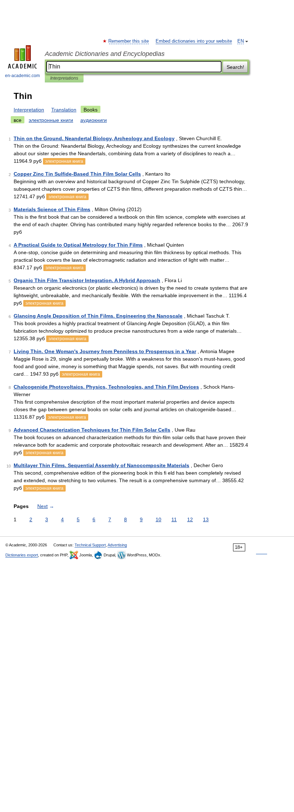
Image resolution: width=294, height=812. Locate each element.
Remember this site (129, 41)
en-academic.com (22, 75)
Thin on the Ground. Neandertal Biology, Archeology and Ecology (94, 138)
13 (206, 519)
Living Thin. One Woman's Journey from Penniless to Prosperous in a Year (105, 351)
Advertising (117, 545)
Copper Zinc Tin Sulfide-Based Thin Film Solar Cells (77, 174)
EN (240, 41)
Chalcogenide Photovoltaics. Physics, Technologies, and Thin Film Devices (106, 387)
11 (174, 519)
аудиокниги (93, 120)
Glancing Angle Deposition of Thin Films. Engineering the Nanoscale (98, 316)
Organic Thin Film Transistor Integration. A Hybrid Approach (87, 280)
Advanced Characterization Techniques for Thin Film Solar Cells (92, 430)
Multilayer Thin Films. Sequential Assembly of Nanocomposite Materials (101, 465)
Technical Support (90, 545)
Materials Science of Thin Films (52, 209)
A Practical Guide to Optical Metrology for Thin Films (78, 245)
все (18, 120)
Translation (63, 110)
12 (190, 519)
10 (158, 519)
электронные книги (51, 120)
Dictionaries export (21, 555)
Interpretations (64, 78)
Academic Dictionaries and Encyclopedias (105, 53)
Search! (235, 67)
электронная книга (64, 161)
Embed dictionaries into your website (194, 41)
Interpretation (29, 110)
